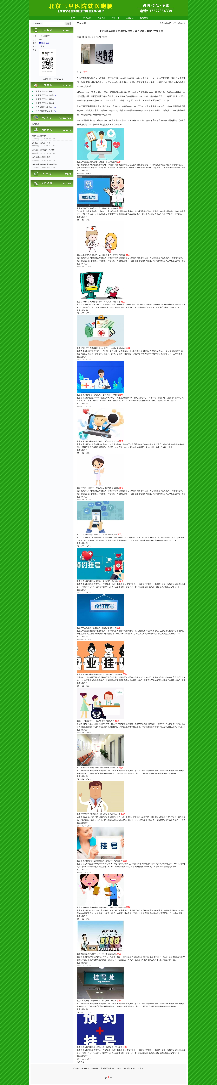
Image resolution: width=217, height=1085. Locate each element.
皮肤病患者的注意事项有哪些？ (45, 164)
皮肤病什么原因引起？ (41, 143)
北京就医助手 (82, 170)
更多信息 (80, 1061)
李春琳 (140, 1068)
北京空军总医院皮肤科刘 (44, 95)
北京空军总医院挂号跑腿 (44, 103)
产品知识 (115, 18)
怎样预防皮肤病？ (39, 136)
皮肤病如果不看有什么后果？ (44, 150)
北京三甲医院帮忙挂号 (43, 111)
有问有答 (130, 18)
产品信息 (87, 18)
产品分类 (101, 18)
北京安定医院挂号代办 (43, 107)
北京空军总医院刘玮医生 (44, 99)
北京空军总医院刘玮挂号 (44, 91)
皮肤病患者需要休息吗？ (42, 157)
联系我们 (144, 18)
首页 (73, 18)
